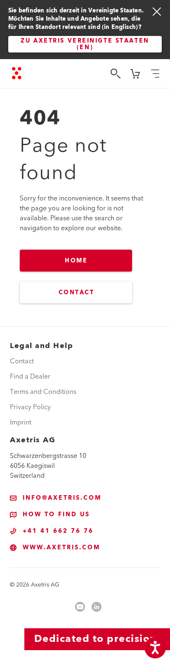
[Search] (115, 74)
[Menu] (155, 74)
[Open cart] (135, 74)
